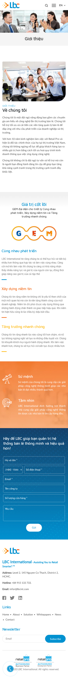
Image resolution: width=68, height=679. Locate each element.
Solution (28, 614)
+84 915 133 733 (21, 583)
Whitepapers (44, 614)
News (58, 614)
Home (5, 614)
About (16, 614)
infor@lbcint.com (19, 589)
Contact (10, 619)
